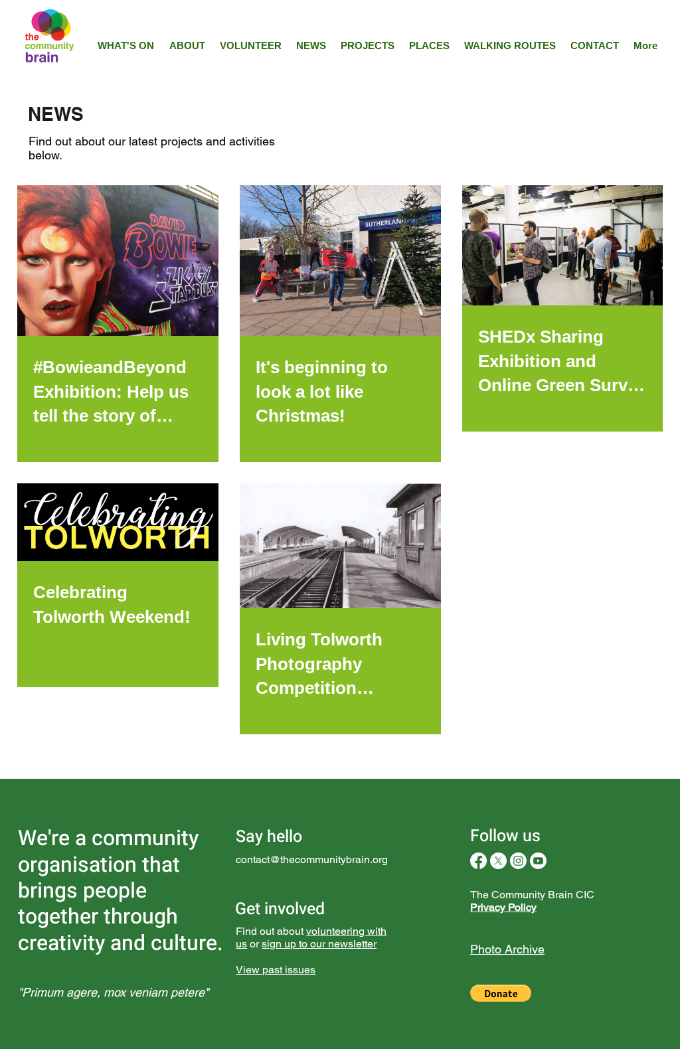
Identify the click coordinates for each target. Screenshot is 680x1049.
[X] (498, 860)
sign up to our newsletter (319, 943)
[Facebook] (478, 860)
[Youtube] (538, 860)
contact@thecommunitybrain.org (312, 859)
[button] (500, 993)
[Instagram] (518, 860)
